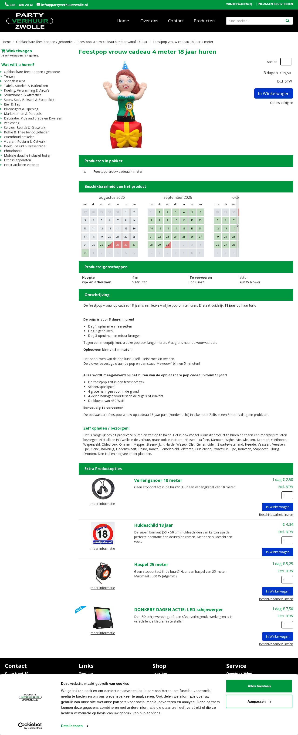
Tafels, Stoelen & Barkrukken (26, 85)
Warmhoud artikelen (19, 137)
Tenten (9, 76)
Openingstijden (239, 673)
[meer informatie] (103, 488)
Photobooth (13, 151)
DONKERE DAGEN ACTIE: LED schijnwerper (178, 609)
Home (123, 20)
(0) (239, 4)
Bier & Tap (12, 104)
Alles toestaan (259, 686)
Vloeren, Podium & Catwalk (24, 141)
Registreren (283, 4)
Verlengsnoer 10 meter (158, 480)
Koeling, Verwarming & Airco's (26, 90)
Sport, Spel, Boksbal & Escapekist (29, 99)
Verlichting (11, 123)
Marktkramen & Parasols (23, 113)
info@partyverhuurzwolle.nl (64, 5)
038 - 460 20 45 (21, 5)
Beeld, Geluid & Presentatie (24, 146)
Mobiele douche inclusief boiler (27, 155)
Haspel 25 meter (151, 564)
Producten (204, 20)
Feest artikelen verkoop (21, 164)
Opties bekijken (281, 102)
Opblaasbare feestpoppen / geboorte (44, 42)
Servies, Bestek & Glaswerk (24, 127)
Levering (159, 673)
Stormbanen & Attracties (22, 95)
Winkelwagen (19, 50)
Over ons (149, 20)
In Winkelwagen (273, 93)
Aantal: (272, 62)
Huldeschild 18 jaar (153, 525)
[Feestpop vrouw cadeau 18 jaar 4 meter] (125, 104)
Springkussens (14, 81)
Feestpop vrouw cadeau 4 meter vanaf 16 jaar (112, 42)
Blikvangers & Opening (21, 109)
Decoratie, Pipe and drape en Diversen (33, 118)
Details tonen (72, 726)
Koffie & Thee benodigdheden (26, 132)
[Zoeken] (287, 20)
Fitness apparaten (17, 160)
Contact (176, 20)
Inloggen (265, 4)
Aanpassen (256, 701)
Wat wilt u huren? (17, 64)
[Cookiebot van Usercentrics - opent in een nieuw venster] (30, 725)
